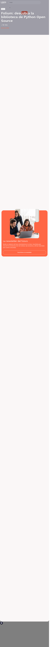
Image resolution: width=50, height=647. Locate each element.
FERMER (1, 623)
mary (6, 25)
